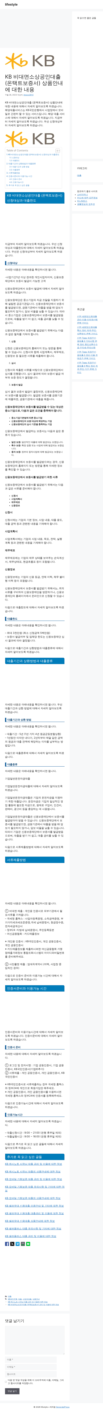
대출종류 (16, 170)
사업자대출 (27, 1299)
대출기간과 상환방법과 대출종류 (22, 163)
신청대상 (15, 158)
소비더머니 (82, 194)
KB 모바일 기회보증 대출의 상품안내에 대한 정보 (33, 1198)
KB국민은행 (12, 1299)
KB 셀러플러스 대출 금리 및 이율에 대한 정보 (30, 1236)
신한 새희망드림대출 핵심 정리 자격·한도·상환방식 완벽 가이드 (87, 330)
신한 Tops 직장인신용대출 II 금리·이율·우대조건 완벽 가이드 (87, 355)
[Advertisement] (35, 29)
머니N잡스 (82, 201)
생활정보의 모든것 (86, 204)
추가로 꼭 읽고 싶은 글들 (19, 185)
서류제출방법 (14, 173)
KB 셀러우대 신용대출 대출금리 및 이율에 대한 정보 (34, 1213)
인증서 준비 (17, 179)
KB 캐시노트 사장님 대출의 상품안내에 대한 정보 (33, 1171)
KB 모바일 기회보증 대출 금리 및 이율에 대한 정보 (33, 1179)
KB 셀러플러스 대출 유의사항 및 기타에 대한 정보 (33, 1228)
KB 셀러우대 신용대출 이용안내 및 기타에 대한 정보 (34, 1205)
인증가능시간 (18, 182)
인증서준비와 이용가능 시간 (20, 176)
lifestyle (11, 4)
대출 (9, 1296)
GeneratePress (62, 1407)
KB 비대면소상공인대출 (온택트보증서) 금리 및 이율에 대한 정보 (33, 1304)
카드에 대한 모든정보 (87, 197)
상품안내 (36, 1299)
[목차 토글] (56, 151)
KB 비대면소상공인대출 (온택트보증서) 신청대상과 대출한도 (33, 154)
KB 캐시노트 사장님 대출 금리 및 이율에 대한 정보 (33, 1163)
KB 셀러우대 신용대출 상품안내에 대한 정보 (30, 1220)
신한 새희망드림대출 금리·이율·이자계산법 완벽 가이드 (87, 319)
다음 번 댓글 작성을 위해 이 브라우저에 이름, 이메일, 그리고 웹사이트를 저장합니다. (36, 1382)
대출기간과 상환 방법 (20, 167)
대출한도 (16, 160)
